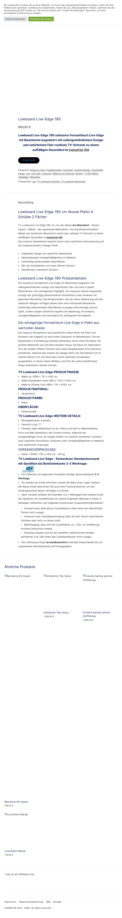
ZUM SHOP (28, 160)
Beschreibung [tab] (25, 202)
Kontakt (57, 901)
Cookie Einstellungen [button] (15, 19)
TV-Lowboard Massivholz (73, 181)
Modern (79, 173)
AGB (48, 901)
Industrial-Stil (78, 150)
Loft (28, 173)
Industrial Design (82, 170)
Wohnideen (35, 177)
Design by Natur (38, 170)
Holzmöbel (68, 170)
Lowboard (46, 173)
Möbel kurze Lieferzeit (63, 173)
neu (34, 181)
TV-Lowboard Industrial (48, 181)
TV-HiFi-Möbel (91, 173)
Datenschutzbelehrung (31, 901)
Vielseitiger (23, 177)
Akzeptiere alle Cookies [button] (41, 19)
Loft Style (35, 173)
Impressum (10, 901)
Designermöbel (54, 170)
